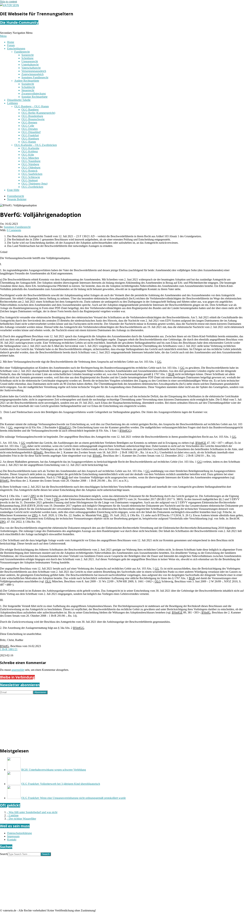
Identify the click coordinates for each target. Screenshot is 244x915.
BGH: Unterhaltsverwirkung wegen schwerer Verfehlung (53, 769)
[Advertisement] (107, 719)
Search (4, 854)
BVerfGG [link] (64, 427)
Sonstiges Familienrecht (17, 226)
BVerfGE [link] (200, 442)
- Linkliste (13, 815)
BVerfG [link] (38, 452)
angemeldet (17, 669)
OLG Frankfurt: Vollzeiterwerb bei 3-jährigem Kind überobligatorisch (60, 783)
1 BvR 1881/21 (9, 649)
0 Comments (14, 230)
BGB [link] (171, 374)
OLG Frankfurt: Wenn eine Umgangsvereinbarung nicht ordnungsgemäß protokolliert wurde (73, 797)
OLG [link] (48, 581)
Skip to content (8, 1)
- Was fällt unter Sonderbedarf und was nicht (32, 812)
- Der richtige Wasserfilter (21, 818)
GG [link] (159, 361)
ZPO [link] (33, 496)
